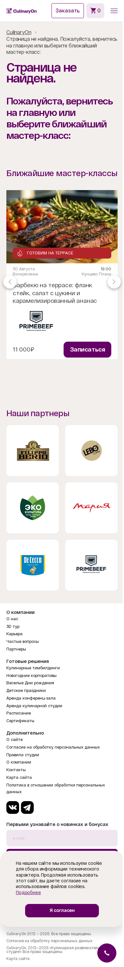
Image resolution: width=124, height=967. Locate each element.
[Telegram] (27, 807)
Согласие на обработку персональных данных (53, 747)
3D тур (12, 626)
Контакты (16, 769)
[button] (114, 11)
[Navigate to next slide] (114, 281)
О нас (12, 618)
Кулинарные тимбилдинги (33, 667)
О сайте (14, 739)
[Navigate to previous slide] (10, 281)
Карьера (14, 633)
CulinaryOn (18, 32)
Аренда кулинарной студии (34, 705)
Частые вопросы (22, 641)
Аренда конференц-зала (31, 698)
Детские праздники (26, 690)
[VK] (12, 807)
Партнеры (16, 649)
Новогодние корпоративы (31, 675)
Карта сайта (19, 777)
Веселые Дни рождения (30, 682)
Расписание (18, 713)
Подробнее (28, 892)
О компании (18, 762)
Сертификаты (20, 720)
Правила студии (22, 754)
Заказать (68, 10)
